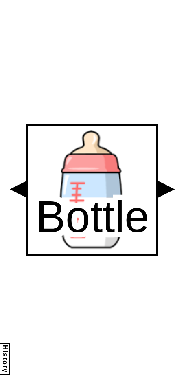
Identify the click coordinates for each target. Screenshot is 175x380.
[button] (18, 189)
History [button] (5, 359)
